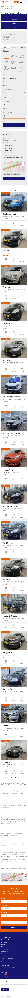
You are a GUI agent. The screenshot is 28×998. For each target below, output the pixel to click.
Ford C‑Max (7, 323)
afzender (4, 905)
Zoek (14, 125)
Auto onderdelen (5, 946)
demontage (14, 19)
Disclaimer (13, 994)
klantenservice (4, 972)
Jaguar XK (7, 689)
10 (16, 190)
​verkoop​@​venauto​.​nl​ (9, 155)
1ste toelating (7, 89)
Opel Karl (7, 725)
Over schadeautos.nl (6, 937)
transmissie (6, 109)
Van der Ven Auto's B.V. (9, 137)
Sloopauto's (4, 944)
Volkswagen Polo (10, 506)
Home (7, 6)
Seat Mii (6, 250)
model (5, 82)
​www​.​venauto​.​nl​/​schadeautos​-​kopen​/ (13, 157)
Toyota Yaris (8, 470)
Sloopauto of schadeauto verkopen (9, 939)
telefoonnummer (6, 919)
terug (2, 6)
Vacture (3, 974)
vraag (3, 898)
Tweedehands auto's (6, 949)
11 (18, 190)
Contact (14, 27)
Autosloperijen (4, 951)
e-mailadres (5, 912)
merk (4, 74)
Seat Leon (7, 360)
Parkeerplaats (4, 953)
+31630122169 (8, 150)
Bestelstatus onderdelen (7, 958)
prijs (4, 116)
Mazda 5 (6, 579)
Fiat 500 (6, 287)
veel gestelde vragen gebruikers (9, 970)
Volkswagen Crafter (11, 397)
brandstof (6, 101)
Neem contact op (14, 178)
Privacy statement (20, 994)
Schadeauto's (4, 942)
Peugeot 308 (8, 652)
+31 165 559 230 (9, 148)
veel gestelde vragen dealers (8, 967)
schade (14, 16)
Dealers (16, 2)
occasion (14, 23)
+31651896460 (8, 145)
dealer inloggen (5, 965)
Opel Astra (7, 762)
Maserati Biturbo (10, 616)
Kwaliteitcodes (4, 956)
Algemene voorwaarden (6, 994)
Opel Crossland (9, 214)
